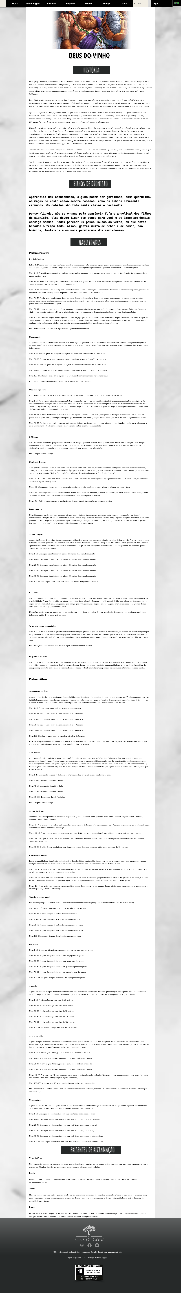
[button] (15, 3)
